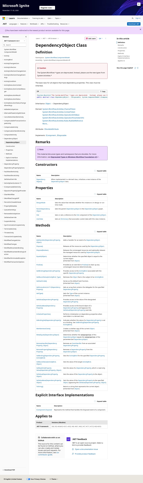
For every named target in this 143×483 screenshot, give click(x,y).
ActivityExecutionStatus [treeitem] (12, 99)
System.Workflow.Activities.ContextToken (59, 112)
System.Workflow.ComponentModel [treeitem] (10, 50)
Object (48, 103)
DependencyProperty (76, 273)
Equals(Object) (41, 256)
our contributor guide (48, 453)
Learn (38, 38)
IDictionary (64, 219)
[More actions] (106, 38)
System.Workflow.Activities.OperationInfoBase (61, 115)
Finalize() (39, 265)
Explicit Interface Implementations (124, 57)
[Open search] (133, 18)
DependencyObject (58, 181)
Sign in (138, 18)
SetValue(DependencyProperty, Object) (92, 382)
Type (71, 293)
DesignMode (40, 203)
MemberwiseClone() (43, 329)
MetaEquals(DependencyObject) (47, 335)
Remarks (121, 45)
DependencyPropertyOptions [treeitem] (14, 168)
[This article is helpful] (135, 68)
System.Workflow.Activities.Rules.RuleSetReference (63, 121)
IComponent (51, 135)
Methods (121, 53)
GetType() (39, 293)
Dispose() (39, 246)
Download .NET (133, 24)
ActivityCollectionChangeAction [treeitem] (15, 71)
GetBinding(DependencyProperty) (48, 271)
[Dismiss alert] (138, 4)
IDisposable (61, 135)
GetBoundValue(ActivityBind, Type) (48, 277)
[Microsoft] (4, 18)
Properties (121, 51)
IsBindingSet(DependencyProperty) (48, 320)
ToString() (39, 386)
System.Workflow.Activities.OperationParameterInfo (63, 118)
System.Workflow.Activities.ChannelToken (59, 109)
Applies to (121, 61)
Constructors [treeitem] (10, 146)
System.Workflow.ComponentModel (57, 58)
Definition (121, 42)
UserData (39, 219)
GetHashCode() (41, 281)
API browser (52, 38)
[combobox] (14, 40)
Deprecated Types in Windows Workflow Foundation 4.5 (74, 157)
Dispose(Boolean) (42, 250)
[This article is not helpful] (137, 68)
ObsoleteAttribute (51, 129)
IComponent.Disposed (44, 410)
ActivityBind (83, 271)
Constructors (122, 48)
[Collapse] (26, 36)
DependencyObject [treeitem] (12, 142)
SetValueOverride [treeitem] (10, 217)
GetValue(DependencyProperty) (47, 300)
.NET (44, 38)
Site (37, 215)
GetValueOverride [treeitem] (10, 179)
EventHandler (77, 343)
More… (45, 124)
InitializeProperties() (43, 314)
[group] (71, 96)
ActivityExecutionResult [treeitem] (12, 95)
